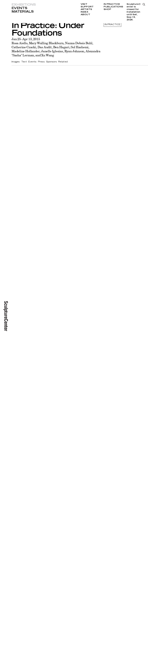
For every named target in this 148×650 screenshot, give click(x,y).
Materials (23, 11)
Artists (86, 9)
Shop (107, 9)
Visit (84, 4)
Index (84, 12)
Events (19, 8)
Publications (113, 7)
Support (87, 7)
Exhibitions (24, 4)
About (85, 15)
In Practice (112, 4)
